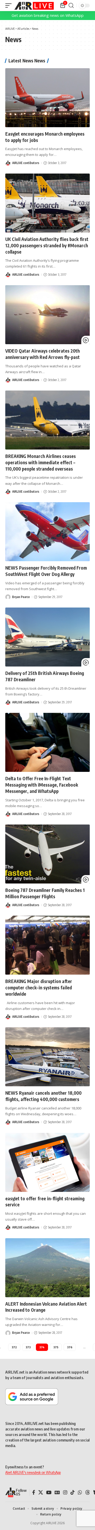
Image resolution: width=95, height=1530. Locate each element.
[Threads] (87, 1492)
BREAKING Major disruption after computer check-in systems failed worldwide (38, 987)
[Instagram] (65, 1492)
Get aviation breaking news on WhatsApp (48, 15)
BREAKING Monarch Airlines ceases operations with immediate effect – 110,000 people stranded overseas (40, 462)
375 (55, 1347)
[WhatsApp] (80, 1492)
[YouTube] (49, 1492)
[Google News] (57, 1492)
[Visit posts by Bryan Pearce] (8, 597)
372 (14, 1347)
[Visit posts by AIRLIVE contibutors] (8, 163)
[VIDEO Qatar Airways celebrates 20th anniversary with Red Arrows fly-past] (47, 314)
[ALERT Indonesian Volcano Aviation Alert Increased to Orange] (47, 1267)
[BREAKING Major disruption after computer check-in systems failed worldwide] (47, 945)
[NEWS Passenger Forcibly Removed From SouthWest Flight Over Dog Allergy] (47, 531)
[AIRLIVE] (34, 5)
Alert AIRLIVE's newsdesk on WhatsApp (33, 1472)
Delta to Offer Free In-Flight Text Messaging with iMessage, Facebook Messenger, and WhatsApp (41, 785)
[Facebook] (33, 1492)
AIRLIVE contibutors (25, 163)
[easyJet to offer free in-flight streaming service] (47, 1162)
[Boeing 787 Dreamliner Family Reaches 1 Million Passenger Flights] (47, 854)
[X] (40, 1492)
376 (69, 1347)
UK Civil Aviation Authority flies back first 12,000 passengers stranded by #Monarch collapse (46, 245)
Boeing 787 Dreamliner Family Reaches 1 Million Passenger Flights (45, 893)
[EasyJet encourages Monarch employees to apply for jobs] (47, 97)
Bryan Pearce (21, 597)
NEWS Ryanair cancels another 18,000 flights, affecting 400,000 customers (43, 1096)
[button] (9, 5)
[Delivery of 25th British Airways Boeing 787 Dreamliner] (47, 637)
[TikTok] (72, 1492)
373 (28, 1347)
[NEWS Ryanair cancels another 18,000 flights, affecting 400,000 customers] (47, 1056)
